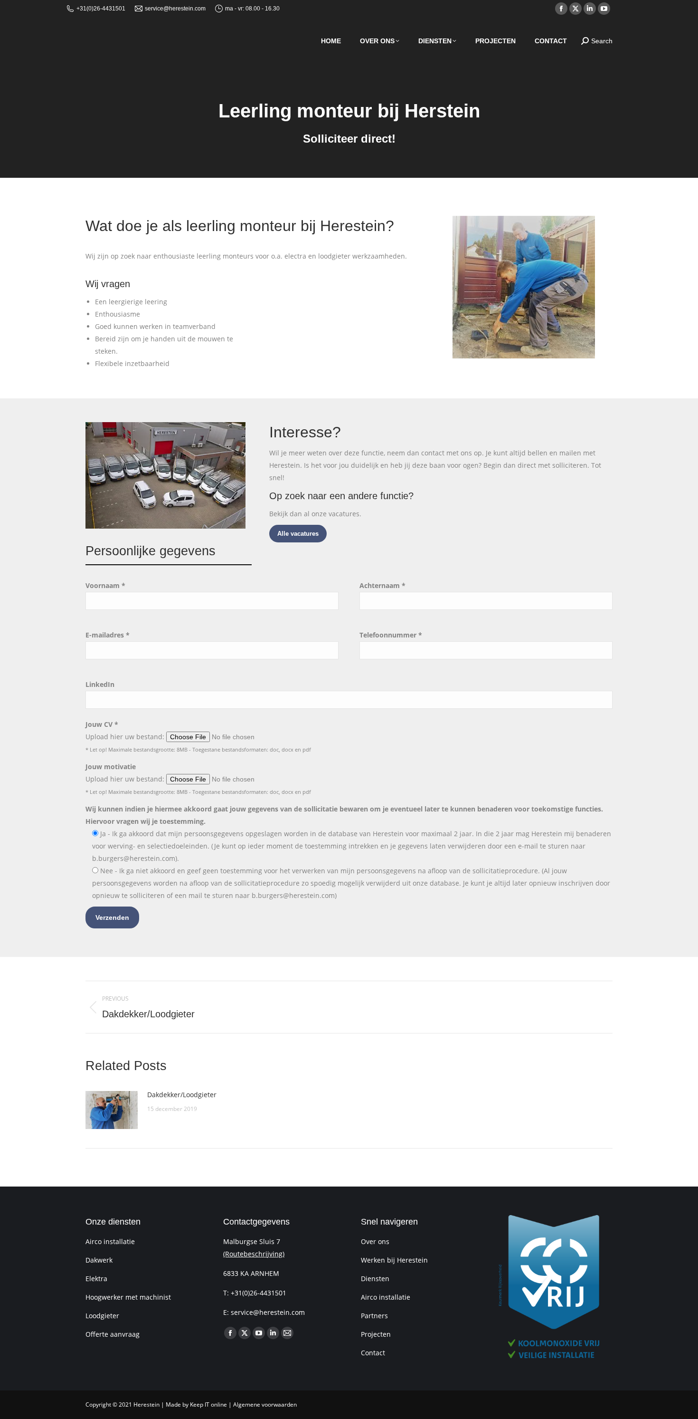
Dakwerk (99, 1260)
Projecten (376, 1334)
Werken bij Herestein (394, 1260)
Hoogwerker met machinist (128, 1297)
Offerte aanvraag (112, 1334)
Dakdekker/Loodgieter (182, 1094)
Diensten (375, 1278)
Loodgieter (102, 1315)
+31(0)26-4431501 (100, 8)
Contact (373, 1352)
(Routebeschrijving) (253, 1253)
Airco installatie (110, 1241)
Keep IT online (208, 1404)
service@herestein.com (175, 8)
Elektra (96, 1278)
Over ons (375, 1241)
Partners (374, 1315)
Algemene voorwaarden (265, 1404)
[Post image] (111, 1110)
